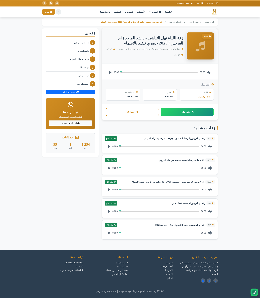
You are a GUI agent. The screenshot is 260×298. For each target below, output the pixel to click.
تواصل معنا (105, 11)
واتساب (77, 266)
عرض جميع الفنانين (69, 92)
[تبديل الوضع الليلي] (58, 12)
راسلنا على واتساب (69, 123)
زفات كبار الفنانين (120, 274)
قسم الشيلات (122, 262)
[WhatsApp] (57, 3)
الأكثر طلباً (168, 270)
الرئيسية (168, 11)
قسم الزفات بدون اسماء (117, 270)
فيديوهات (129, 11)
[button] (110, 72)
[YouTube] (44, 3)
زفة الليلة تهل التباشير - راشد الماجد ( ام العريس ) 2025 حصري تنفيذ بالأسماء (132, 22)
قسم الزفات (194, 22)
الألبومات (141, 11)
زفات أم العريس (176, 22)
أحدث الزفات (167, 266)
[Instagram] (51, 3)
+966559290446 (183, 3)
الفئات (155, 11)
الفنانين (117, 11)
